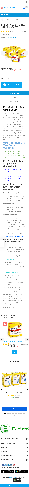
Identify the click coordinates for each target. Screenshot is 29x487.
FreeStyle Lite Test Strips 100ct (14, 341)
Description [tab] (14, 93)
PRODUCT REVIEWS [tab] (14, 101)
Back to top (13, 485)
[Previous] (1, 389)
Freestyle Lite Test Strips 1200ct (16, 158)
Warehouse (9, 477)
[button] (5, 31)
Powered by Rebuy (14, 415)
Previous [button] (3, 53)
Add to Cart (13, 85)
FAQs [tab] (14, 97)
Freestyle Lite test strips (10, 133)
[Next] (27, 389)
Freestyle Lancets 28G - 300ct (14, 393)
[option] (14, 53)
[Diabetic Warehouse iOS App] (8, 471)
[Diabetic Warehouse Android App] (21, 471)
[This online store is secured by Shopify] (17, 480)
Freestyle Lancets (12, 174)
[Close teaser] (4, 239)
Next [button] (26, 53)
